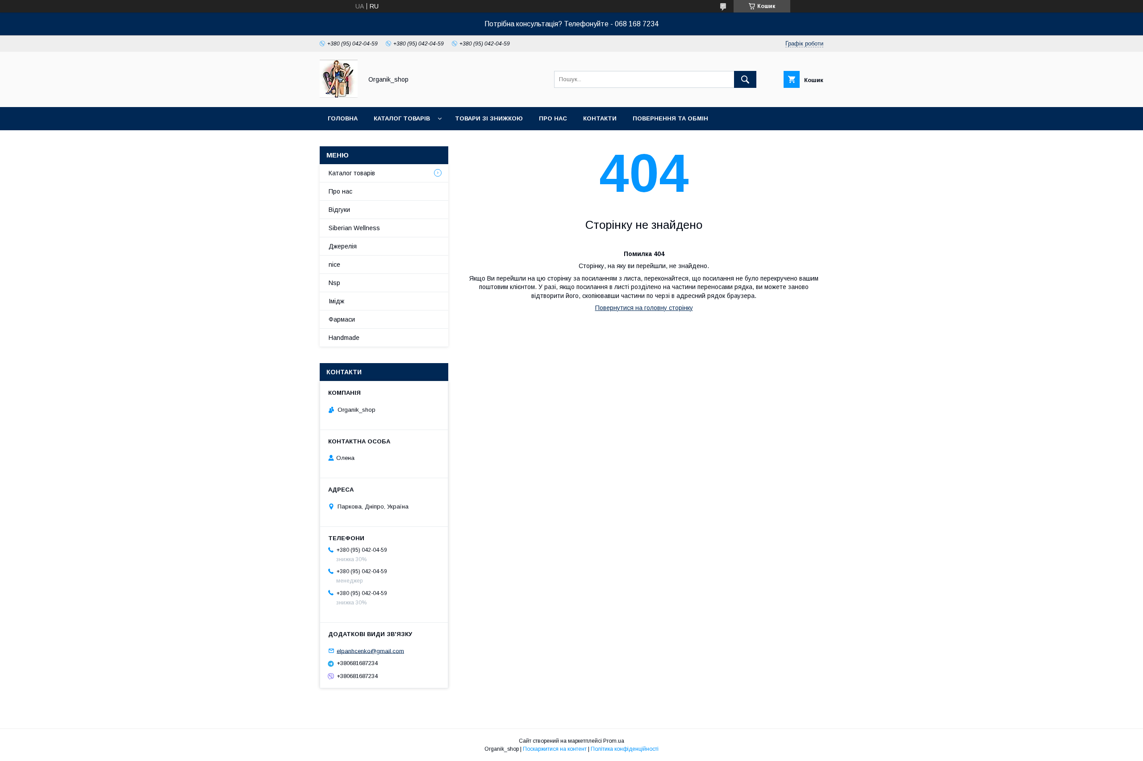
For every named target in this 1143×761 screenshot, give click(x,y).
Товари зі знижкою (489, 118)
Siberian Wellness (354, 228)
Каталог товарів (402, 118)
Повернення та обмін (670, 118)
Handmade (344, 337)
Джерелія (343, 246)
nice (334, 264)
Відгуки (339, 209)
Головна (343, 118)
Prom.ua (613, 741)
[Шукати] (745, 79)
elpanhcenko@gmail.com (370, 650)
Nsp (334, 282)
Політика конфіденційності (625, 749)
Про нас (553, 118)
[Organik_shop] (339, 95)
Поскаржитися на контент (555, 749)
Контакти (600, 118)
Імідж (336, 301)
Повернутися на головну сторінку (644, 307)
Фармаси (342, 319)
